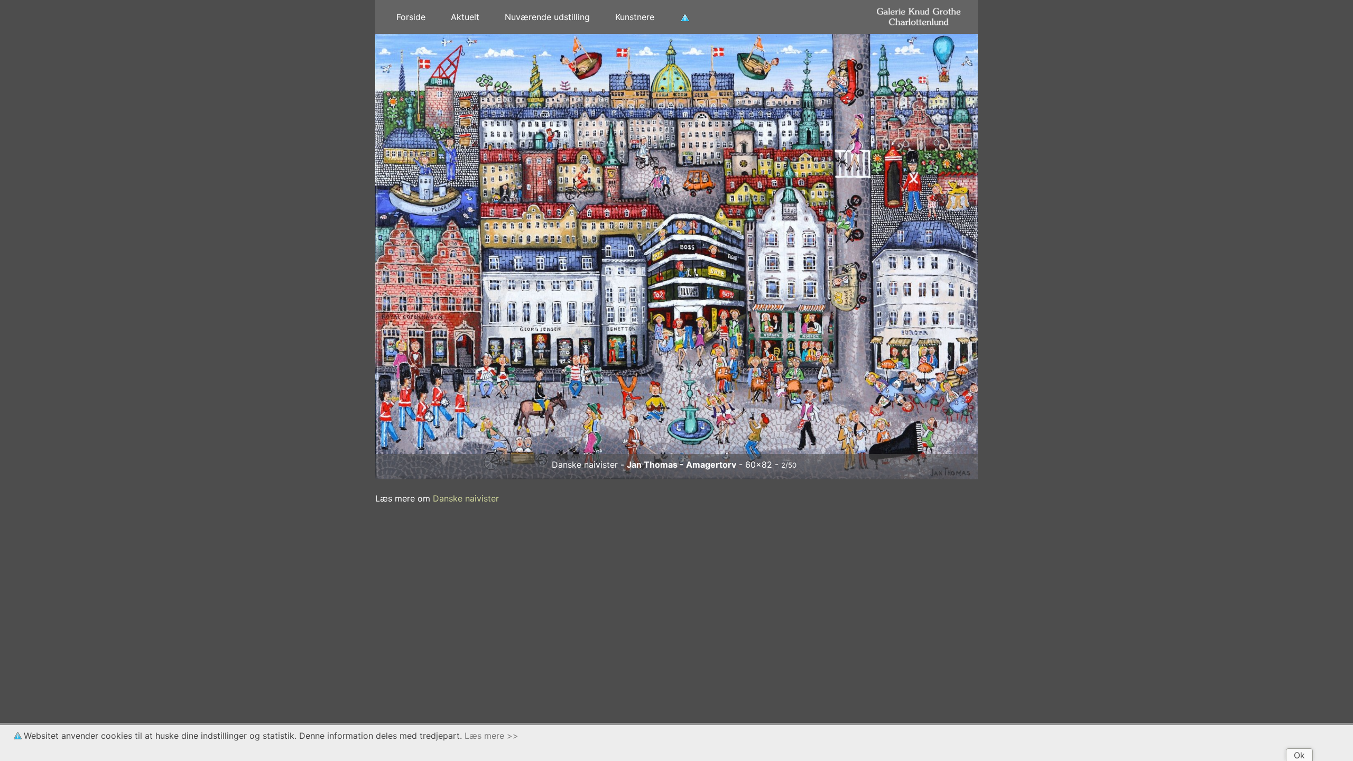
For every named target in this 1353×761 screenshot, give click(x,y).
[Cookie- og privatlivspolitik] (684, 16)
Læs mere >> (491, 735)
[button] (420, 256)
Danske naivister (466, 498)
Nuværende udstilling (547, 17)
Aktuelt (465, 17)
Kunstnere (634, 17)
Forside (410, 17)
